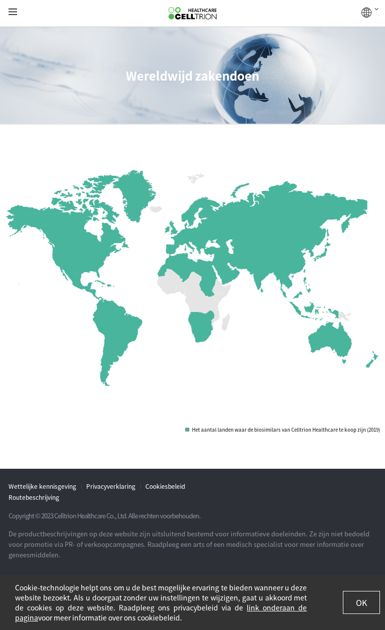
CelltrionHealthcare (192, 13)
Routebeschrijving (34, 497)
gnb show (13, 12)
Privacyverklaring (110, 486)
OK (361, 602)
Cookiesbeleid (165, 486)
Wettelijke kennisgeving (42, 486)
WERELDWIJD (369, 13)
